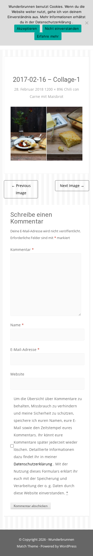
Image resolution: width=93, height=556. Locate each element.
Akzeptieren (27, 28)
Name (17, 324)
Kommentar (22, 249)
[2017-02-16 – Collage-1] (46, 133)
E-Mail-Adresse (25, 349)
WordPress (68, 546)
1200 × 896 (53, 89)
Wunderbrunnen (61, 539)
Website (17, 374)
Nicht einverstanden (62, 28)
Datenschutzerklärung (33, 463)
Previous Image (21, 189)
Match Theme (27, 546)
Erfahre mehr (48, 36)
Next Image (72, 185)
